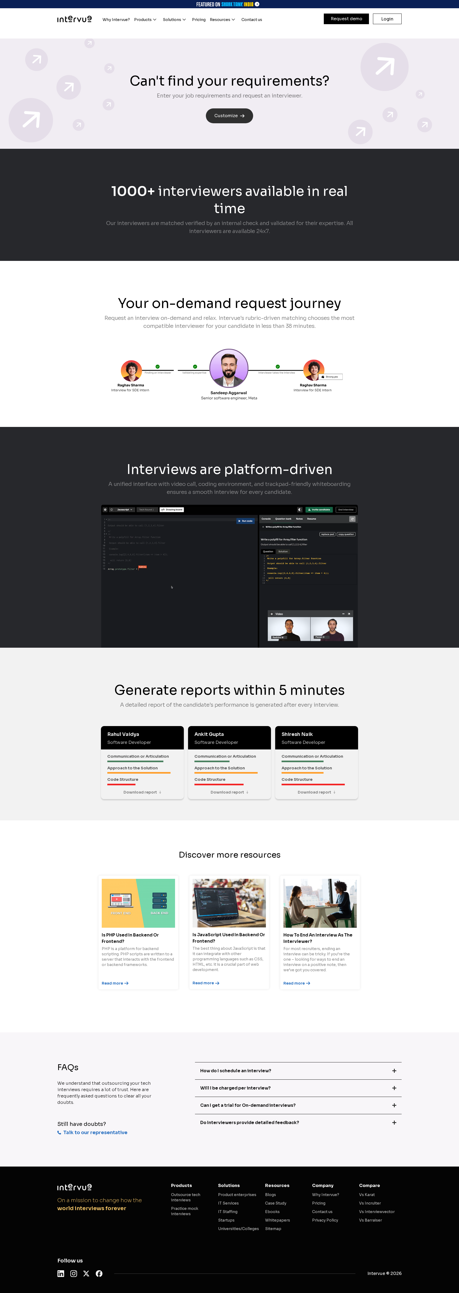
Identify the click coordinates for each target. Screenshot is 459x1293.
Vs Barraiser (370, 1220)
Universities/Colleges (238, 1228)
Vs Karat (367, 1194)
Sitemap (273, 1228)
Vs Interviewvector (377, 1211)
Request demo (346, 19)
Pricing (318, 1203)
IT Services (228, 1203)
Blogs (270, 1194)
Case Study (275, 1203)
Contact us (322, 1211)
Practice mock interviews (184, 1211)
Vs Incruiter (370, 1203)
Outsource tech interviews (185, 1197)
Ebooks (272, 1211)
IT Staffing (227, 1211)
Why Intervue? (325, 1194)
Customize (226, 115)
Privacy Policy (325, 1220)
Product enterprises (237, 1194)
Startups (226, 1220)
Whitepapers (277, 1220)
